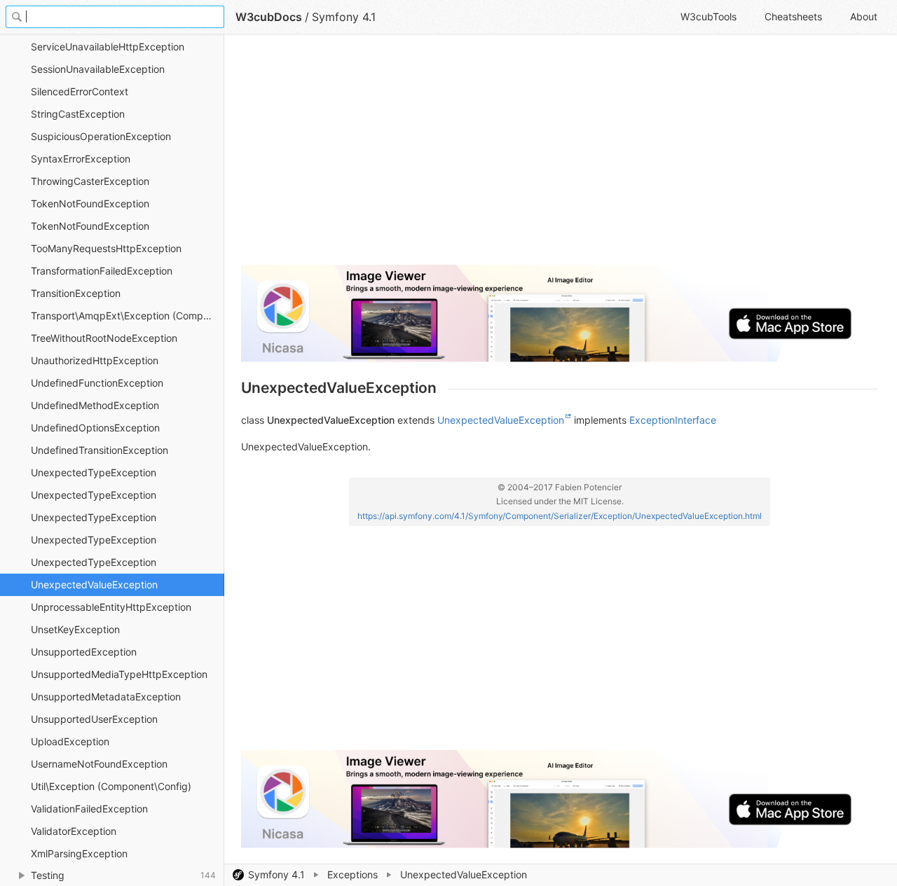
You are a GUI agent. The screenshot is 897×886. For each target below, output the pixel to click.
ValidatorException (73, 831)
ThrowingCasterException (90, 181)
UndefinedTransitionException (99, 450)
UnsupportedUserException (94, 719)
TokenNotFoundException (90, 203)
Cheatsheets (793, 16)
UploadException (70, 741)
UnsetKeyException (75, 629)
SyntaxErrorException (80, 159)
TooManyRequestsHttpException (106, 248)
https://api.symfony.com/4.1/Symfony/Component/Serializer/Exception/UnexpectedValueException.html (559, 516)
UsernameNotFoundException (99, 764)
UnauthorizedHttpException (94, 360)
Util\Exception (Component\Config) (111, 786)
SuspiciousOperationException (101, 136)
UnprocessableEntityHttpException (111, 607)
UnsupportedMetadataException (106, 696)
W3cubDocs (268, 17)
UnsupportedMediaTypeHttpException (119, 674)
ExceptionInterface (672, 420)
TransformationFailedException (101, 271)
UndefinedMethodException (95, 405)
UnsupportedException (84, 652)
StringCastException (78, 114)
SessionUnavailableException (98, 69)
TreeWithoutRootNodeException (104, 338)
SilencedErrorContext (79, 91)
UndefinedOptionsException (95, 428)
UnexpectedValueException (94, 584)
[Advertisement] (559, 155)
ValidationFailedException (89, 809)
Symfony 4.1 (276, 874)
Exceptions (352, 874)
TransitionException (76, 293)
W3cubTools (708, 16)
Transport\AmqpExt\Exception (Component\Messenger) (127, 315)
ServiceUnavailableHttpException (107, 47)
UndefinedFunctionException (97, 383)
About (863, 16)
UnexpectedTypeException (93, 472)
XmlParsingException (79, 853)
